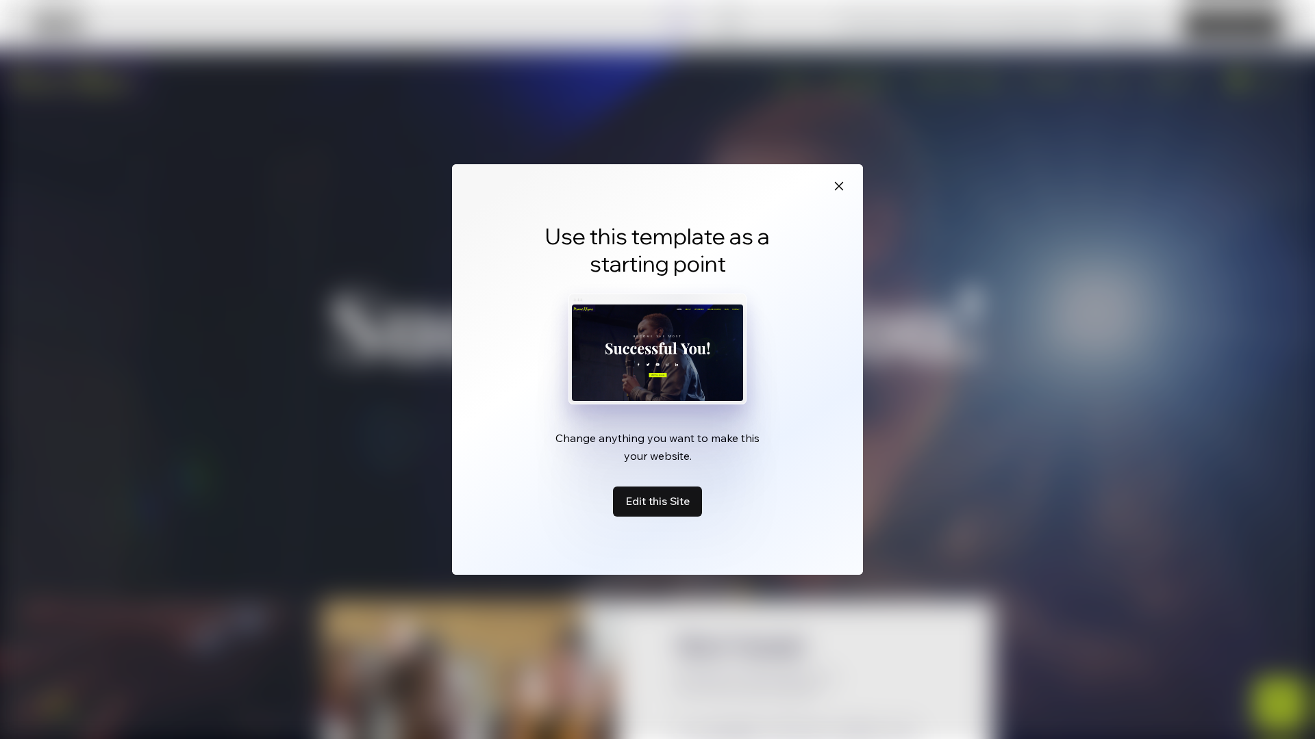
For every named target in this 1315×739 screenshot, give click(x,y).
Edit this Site (657, 501)
